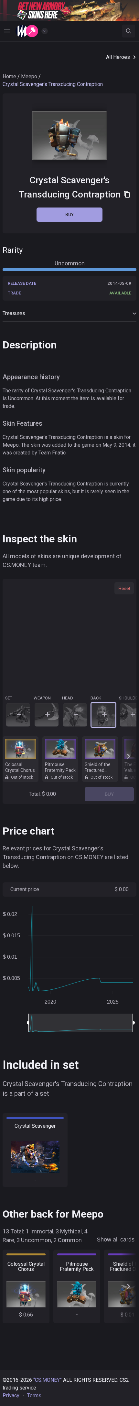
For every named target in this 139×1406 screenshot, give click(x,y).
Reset (124, 588)
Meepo (29, 76)
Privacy (11, 1395)
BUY (109, 794)
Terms (34, 1395)
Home (9, 76)
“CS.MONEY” (47, 1380)
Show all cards (115, 1239)
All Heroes (118, 57)
